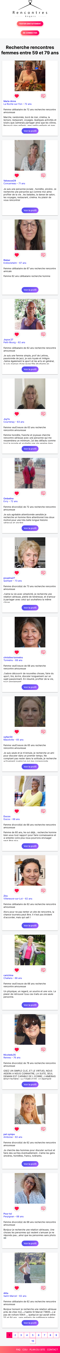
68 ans (18, 660)
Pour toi (7, 1213)
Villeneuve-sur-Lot (13, 898)
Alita (5, 1293)
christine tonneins (13, 657)
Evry (5, 501)
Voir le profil (30, 130)
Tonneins (8, 660)
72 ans (28, 104)
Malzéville (8, 739)
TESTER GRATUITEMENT (30, 24)
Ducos (6, 816)
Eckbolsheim (10, 262)
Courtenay (9, 421)
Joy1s (6, 419)
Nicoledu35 (9, 1054)
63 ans (20, 421)
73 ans (18, 580)
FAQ (18, 1349)
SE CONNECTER (30, 33)
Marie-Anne (9, 101)
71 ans (22, 183)
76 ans (16, 1057)
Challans (7, 978)
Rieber (6, 260)
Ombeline (8, 498)
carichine (8, 975)
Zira (5, 895)
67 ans (22, 262)
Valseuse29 (9, 180)
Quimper (7, 580)
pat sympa (9, 1134)
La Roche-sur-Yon (12, 104)
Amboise (8, 1137)
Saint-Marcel (10, 1296)
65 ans (19, 739)
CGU (24, 1349)
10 (33, 1341)
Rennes (7, 1057)
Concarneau (9, 183)
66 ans (18, 978)
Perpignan (8, 1216)
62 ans (21, 342)
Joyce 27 (8, 339)
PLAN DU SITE (37, 1349)
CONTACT (52, 1349)
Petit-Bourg (9, 342)
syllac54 (7, 736)
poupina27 (9, 578)
